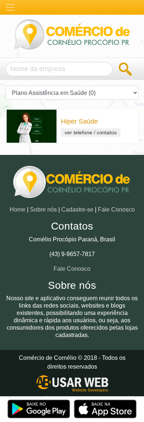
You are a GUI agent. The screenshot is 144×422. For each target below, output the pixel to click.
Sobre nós (43, 209)
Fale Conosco (116, 209)
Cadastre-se (77, 209)
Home (17, 209)
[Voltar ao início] (72, 185)
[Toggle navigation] (10, 7)
